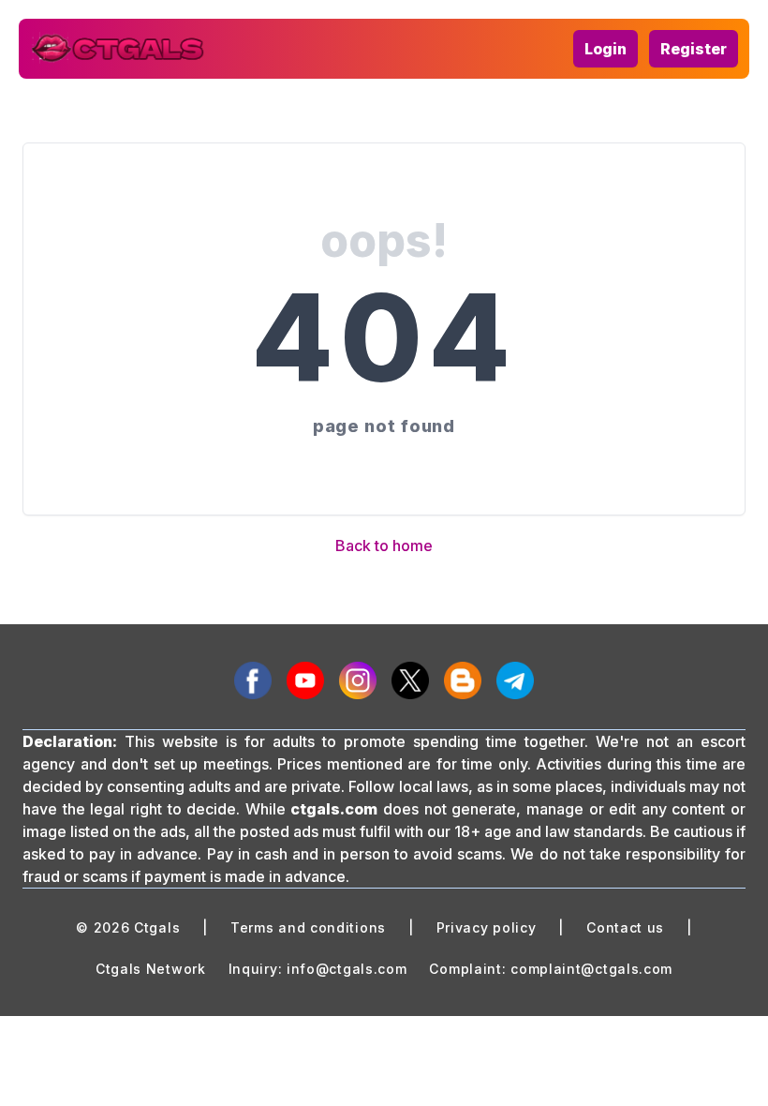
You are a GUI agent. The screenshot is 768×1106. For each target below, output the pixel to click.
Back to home (384, 545)
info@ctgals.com (347, 969)
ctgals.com (333, 809)
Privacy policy (486, 927)
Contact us (625, 927)
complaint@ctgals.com (591, 969)
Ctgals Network (151, 969)
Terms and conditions (308, 927)
